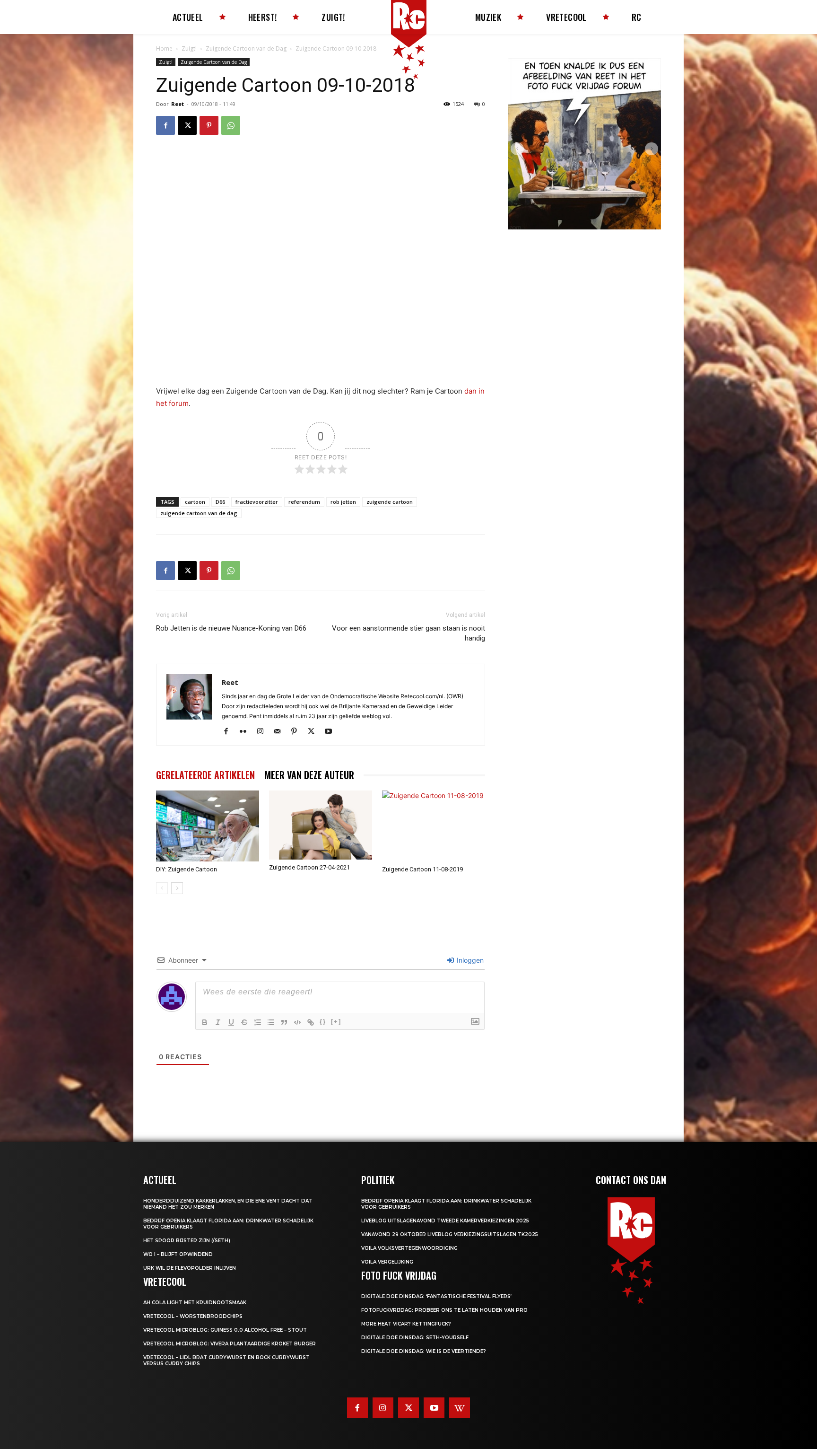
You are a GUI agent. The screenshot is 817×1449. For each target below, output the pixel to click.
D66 (220, 501)
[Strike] (244, 1022)
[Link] (310, 1022)
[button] (517, 149)
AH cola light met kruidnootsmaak (194, 1303)
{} (323, 1021)
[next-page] (177, 888)
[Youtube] (331, 732)
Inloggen (469, 960)
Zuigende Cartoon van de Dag (246, 48)
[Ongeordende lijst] (271, 1022)
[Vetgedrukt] (204, 1022)
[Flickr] (246, 732)
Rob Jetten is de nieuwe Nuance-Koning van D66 (231, 628)
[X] (187, 125)
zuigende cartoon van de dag (198, 513)
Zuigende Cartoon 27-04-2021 (309, 867)
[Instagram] (263, 732)
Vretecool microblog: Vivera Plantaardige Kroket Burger (229, 1344)
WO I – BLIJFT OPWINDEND (178, 1254)
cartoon (195, 501)
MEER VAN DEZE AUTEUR (309, 775)
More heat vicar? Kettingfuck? (406, 1324)
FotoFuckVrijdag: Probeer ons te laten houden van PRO (444, 1310)
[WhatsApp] (230, 125)
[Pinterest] (209, 125)
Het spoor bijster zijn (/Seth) (186, 1241)
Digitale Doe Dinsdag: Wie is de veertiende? (423, 1351)
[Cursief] (218, 1022)
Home (164, 48)
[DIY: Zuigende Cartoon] (207, 825)
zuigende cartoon (389, 501)
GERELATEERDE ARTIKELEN (205, 775)
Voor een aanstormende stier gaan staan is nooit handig (408, 633)
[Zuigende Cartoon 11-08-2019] (433, 825)
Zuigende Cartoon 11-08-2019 (422, 869)
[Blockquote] (284, 1022)
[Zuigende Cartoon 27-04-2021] (320, 824)
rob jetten (343, 501)
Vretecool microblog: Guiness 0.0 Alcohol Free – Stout (225, 1330)
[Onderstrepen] (231, 1022)
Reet (177, 103)
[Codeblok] (297, 1022)
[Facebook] (165, 125)
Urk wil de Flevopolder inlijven (189, 1268)
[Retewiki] (459, 1407)
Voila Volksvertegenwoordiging (409, 1248)
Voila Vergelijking (387, 1262)
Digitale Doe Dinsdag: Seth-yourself (415, 1338)
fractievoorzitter (256, 501)
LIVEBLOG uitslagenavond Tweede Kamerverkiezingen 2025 (445, 1221)
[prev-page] (162, 888)
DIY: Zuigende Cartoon (186, 869)
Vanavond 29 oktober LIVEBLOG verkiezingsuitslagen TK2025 (449, 1234)
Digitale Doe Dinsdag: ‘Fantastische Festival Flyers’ (436, 1296)
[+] (336, 1021)
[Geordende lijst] (257, 1022)
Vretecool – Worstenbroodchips (193, 1316)
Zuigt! (189, 48)
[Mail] (280, 732)
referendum (304, 501)
